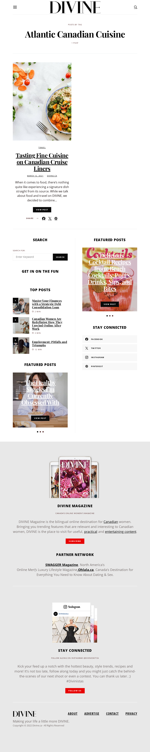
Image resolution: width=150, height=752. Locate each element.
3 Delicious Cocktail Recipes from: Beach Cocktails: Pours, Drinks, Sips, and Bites (110, 271)
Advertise (91, 713)
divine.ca (52, 176)
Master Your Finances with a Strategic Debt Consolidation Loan (47, 304)
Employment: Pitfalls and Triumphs (49, 343)
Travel (42, 147)
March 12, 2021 (35, 176)
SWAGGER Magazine (61, 565)
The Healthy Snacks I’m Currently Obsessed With (40, 392)
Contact (112, 713)
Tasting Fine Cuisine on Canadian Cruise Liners (42, 161)
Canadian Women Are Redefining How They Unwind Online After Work (47, 324)
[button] (37, 431)
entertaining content (120, 531)
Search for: (19, 250)
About (72, 713)
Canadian (111, 521)
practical (90, 531)
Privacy (131, 713)
